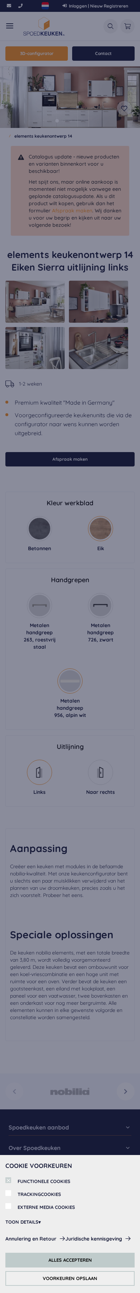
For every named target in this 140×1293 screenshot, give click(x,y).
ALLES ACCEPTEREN (70, 1260)
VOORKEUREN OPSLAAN (70, 1278)
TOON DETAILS (21, 1222)
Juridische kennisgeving (93, 1239)
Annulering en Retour (30, 1239)
